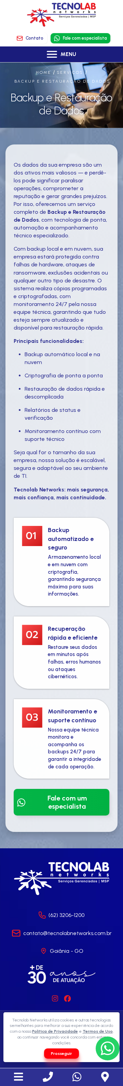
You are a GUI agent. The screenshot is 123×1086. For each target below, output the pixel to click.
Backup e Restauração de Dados (62, 81)
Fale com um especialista (67, 802)
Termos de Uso (98, 1031)
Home (43, 72)
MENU (68, 54)
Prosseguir (61, 1053)
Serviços (70, 72)
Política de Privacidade (55, 1031)
